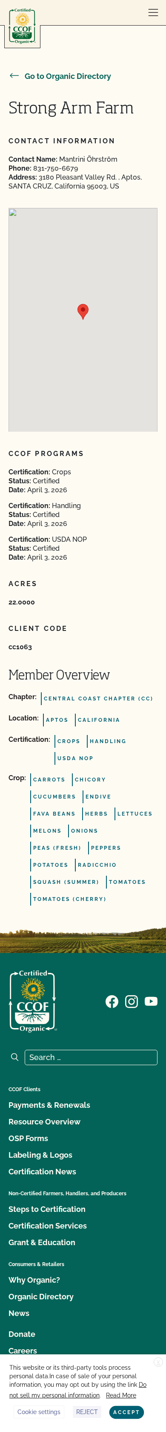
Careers (23, 1350)
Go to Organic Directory (68, 76)
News (19, 1313)
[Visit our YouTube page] (151, 1001)
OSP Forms (28, 1138)
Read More (121, 1395)
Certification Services (48, 1225)
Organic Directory (41, 1296)
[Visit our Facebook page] (112, 1001)
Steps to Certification (47, 1209)
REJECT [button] (87, 1412)
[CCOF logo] (22, 26)
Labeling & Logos (40, 1154)
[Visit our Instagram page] (131, 1001)
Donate (22, 1334)
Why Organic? (34, 1279)
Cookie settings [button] (38, 1412)
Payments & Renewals (49, 1105)
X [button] (158, 1362)
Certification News (42, 1171)
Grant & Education (42, 1242)
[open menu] (153, 12)
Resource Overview (44, 1121)
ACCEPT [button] (126, 1412)
